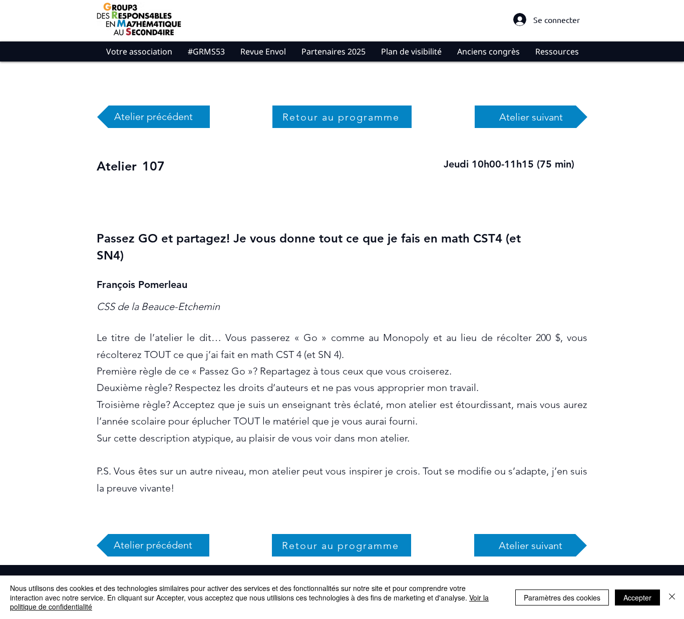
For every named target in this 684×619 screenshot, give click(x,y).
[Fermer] (672, 597)
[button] (139, 52)
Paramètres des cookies (562, 597)
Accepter (637, 597)
